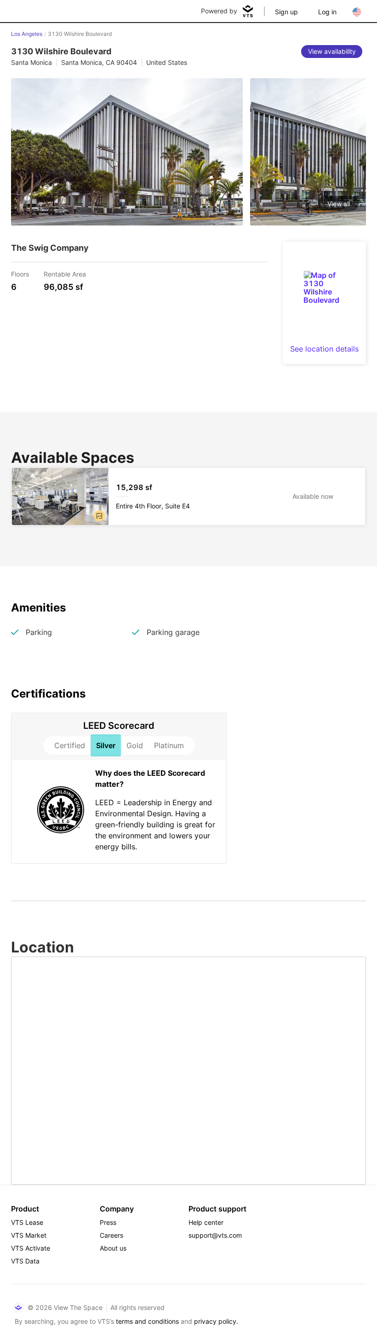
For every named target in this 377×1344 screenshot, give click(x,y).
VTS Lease (27, 1222)
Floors (20, 273)
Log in (327, 12)
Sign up (286, 12)
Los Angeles (26, 33)
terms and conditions (147, 1321)
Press (108, 1222)
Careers (111, 1235)
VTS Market (28, 1235)
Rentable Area (65, 273)
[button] (99, 515)
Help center (205, 1222)
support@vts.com (215, 1235)
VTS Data (25, 1261)
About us (113, 1248)
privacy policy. (216, 1321)
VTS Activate (30, 1248)
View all (338, 204)
